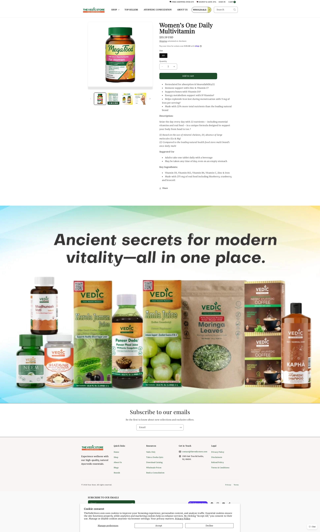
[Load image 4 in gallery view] (140, 99)
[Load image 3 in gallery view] (127, 99)
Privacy (228, 485)
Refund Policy (217, 462)
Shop (116, 457)
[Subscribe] (181, 427)
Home (116, 452)
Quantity (163, 61)
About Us (118, 462)
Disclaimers (216, 457)
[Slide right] (150, 98)
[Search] (235, 10)
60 (163, 55)
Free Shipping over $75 (183, 2)
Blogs (116, 467)
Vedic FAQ (150, 452)
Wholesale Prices (154, 467)
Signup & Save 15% (207, 2)
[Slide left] (90, 98)
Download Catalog (154, 462)
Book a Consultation (155, 473)
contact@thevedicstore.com (194, 452)
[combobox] (226, 10)
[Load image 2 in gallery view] (113, 99)
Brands (117, 473)
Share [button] (165, 188)
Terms (236, 485)
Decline (209, 525)
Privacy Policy (182, 518)
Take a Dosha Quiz (154, 457)
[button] (115, 10)
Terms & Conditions (220, 467)
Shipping (163, 41)
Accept (158, 525)
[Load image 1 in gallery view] (100, 99)
